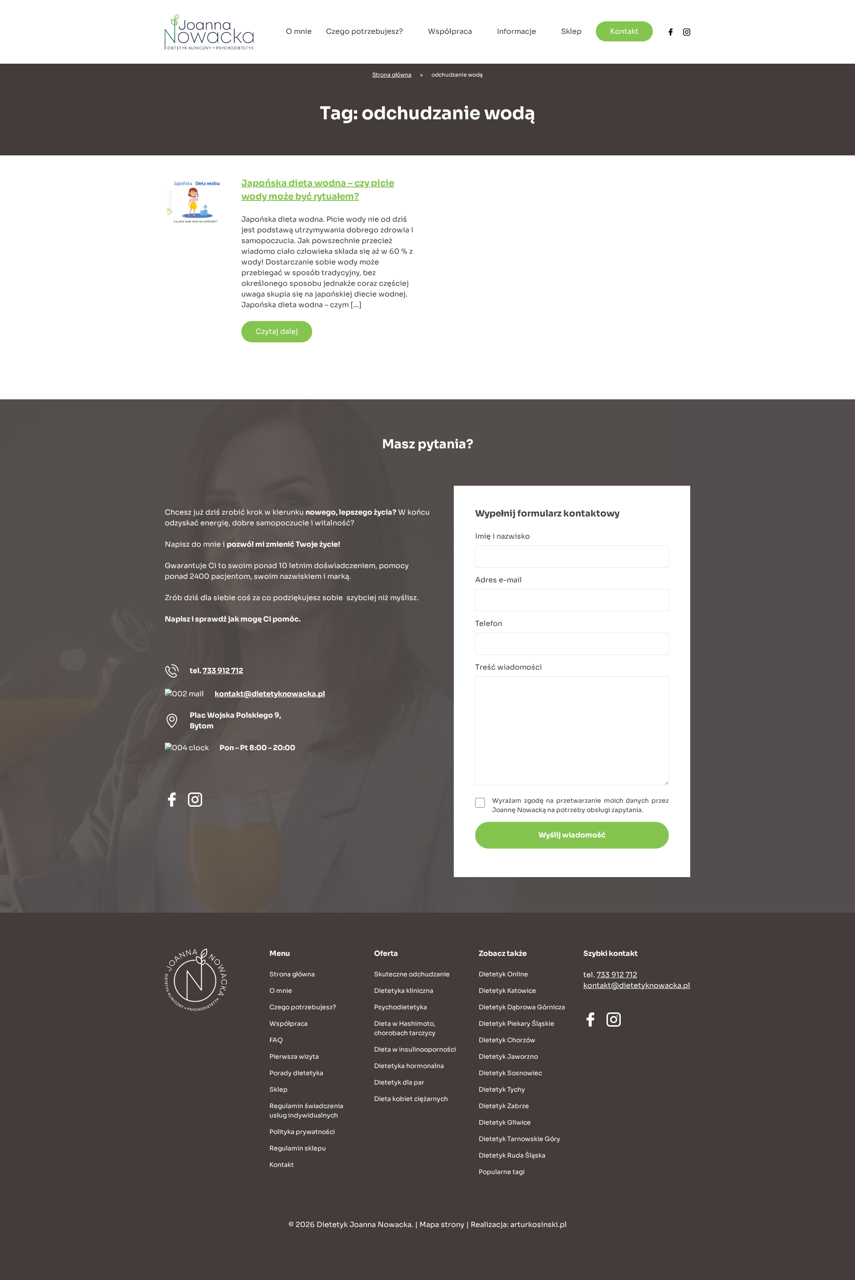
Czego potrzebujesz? (364, 31)
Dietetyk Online (503, 974)
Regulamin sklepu (297, 1148)
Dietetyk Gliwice (505, 1122)
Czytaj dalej (277, 331)
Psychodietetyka (400, 1007)
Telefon (488, 623)
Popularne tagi (502, 1172)
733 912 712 (223, 670)
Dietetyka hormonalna (409, 1066)
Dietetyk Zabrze (504, 1106)
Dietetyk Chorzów (507, 1040)
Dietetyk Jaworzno (508, 1056)
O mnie (299, 31)
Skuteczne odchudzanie (412, 974)
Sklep (571, 31)
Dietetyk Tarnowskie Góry (519, 1139)
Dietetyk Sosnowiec (510, 1073)
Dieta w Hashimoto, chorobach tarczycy (405, 1028)
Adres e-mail (498, 580)
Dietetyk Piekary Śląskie (516, 1024)
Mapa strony (441, 1224)
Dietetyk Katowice (507, 991)
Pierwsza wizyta (294, 1056)
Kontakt (624, 31)
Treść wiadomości (508, 667)
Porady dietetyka (296, 1073)
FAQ (276, 1040)
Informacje (516, 31)
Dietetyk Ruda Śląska (512, 1155)
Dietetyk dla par (399, 1082)
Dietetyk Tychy (502, 1089)
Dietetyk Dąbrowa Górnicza (522, 1007)
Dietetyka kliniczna (403, 991)
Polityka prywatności (302, 1132)
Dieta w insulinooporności (415, 1049)
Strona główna (391, 74)
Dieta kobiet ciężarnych (411, 1099)
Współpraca (450, 31)
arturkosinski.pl (538, 1224)
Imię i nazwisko (502, 536)
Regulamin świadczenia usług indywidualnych (306, 1110)
